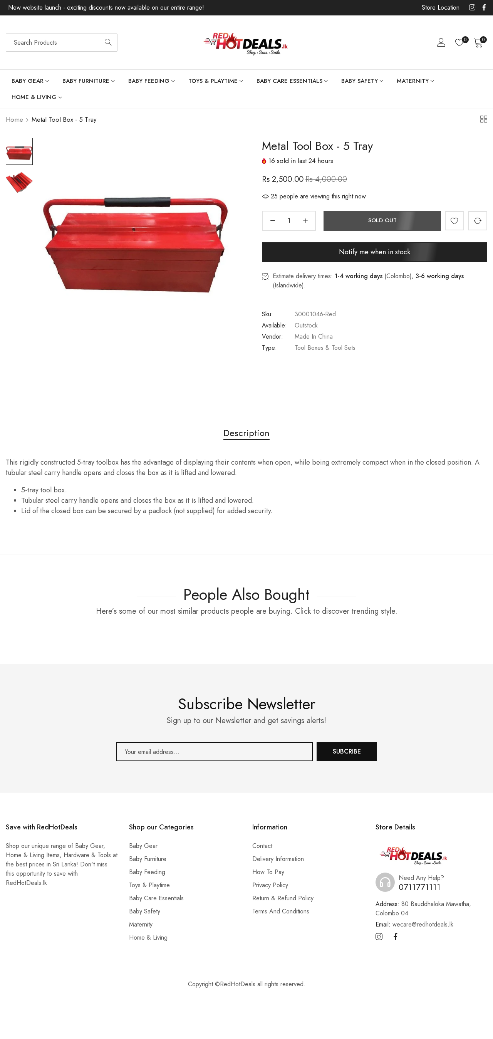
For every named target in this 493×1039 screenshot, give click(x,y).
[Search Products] (108, 43)
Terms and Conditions (280, 911)
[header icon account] (441, 42)
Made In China (314, 336)
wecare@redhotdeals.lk (414, 924)
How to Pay (268, 872)
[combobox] (61, 43)
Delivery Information (278, 858)
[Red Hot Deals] (246, 42)
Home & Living (148, 937)
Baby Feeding (147, 872)
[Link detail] (472, 7)
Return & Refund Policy (283, 898)
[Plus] (305, 220)
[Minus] (272, 220)
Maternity (141, 924)
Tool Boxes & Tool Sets (325, 347)
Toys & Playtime (149, 885)
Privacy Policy (270, 885)
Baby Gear (143, 845)
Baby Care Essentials (156, 898)
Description (246, 433)
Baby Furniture (147, 858)
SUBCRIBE (347, 751)
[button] (454, 221)
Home (14, 119)
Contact (262, 845)
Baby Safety (144, 911)
